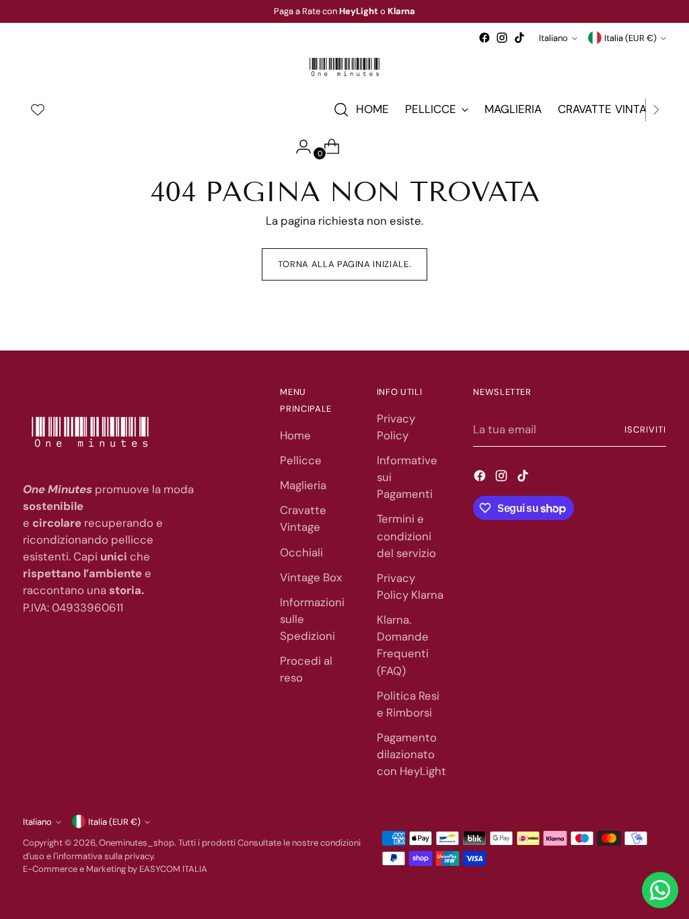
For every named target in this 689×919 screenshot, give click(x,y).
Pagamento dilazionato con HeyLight (411, 754)
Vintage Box (311, 577)
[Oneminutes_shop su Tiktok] (519, 38)
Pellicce (301, 460)
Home (295, 435)
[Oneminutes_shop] (344, 67)
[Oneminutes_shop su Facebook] (484, 38)
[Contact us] (660, 890)
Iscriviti (645, 429)
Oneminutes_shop (136, 842)
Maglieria (303, 485)
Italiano (553, 38)
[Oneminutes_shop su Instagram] (502, 38)
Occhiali (301, 552)
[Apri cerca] (341, 109)
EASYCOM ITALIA (173, 869)
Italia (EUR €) (630, 38)
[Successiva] (656, 110)
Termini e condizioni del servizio (406, 535)
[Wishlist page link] (37, 109)
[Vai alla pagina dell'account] (298, 146)
